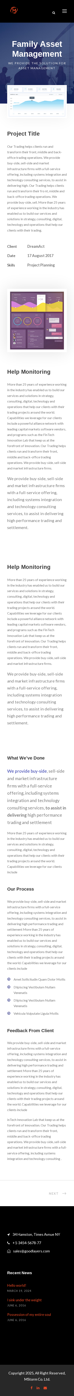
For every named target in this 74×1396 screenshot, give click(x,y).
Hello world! (16, 1285)
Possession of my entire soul (29, 1314)
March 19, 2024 (19, 1290)
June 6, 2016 (16, 1305)
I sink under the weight (24, 1300)
